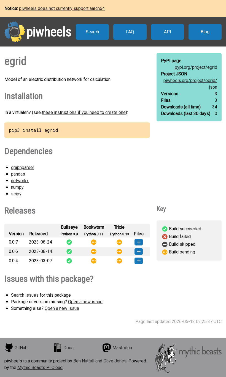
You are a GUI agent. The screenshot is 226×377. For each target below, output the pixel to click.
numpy (17, 187)
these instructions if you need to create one (84, 112)
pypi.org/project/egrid (196, 67)
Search (92, 31)
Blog (205, 31)
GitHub (21, 347)
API (167, 31)
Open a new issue (85, 301)
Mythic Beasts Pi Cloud (40, 367)
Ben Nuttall (83, 361)
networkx (20, 180)
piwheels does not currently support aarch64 (62, 8)
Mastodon (122, 347)
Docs (68, 347)
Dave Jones (115, 361)
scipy (16, 193)
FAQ (130, 31)
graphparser (22, 167)
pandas (18, 174)
